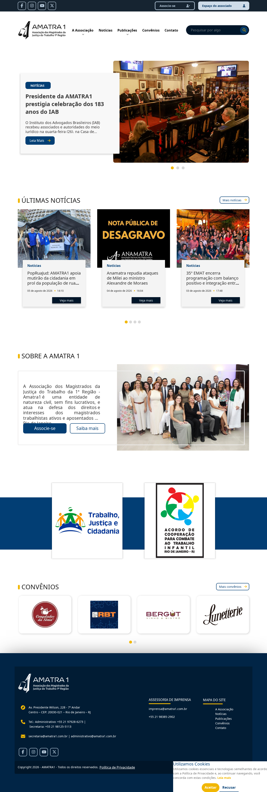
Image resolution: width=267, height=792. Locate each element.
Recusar (229, 787)
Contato (171, 30)
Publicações (127, 30)
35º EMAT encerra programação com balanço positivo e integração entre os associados (212, 280)
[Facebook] (22, 6)
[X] (52, 6)
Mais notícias (232, 200)
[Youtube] (42, 6)
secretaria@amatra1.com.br (48, 736)
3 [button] (185, 169)
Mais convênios (230, 586)
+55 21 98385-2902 (162, 717)
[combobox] (217, 30)
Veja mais (66, 300)
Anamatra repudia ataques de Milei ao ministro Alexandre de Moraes (132, 278)
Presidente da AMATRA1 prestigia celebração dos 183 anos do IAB (64, 103)
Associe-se (44, 428)
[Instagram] (32, 6)
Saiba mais (87, 428)
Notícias (105, 30)
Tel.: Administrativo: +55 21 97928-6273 (56, 722)
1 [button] (174, 169)
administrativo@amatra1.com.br (93, 736)
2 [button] (179, 169)
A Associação (82, 30)
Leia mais (224, 778)
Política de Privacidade (117, 767)
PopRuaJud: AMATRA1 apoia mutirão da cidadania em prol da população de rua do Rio (54, 280)
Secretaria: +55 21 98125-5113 (50, 727)
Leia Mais (37, 140)
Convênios (151, 30)
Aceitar (211, 787)
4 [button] (141, 324)
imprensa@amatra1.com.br (168, 709)
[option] (133, 113)
